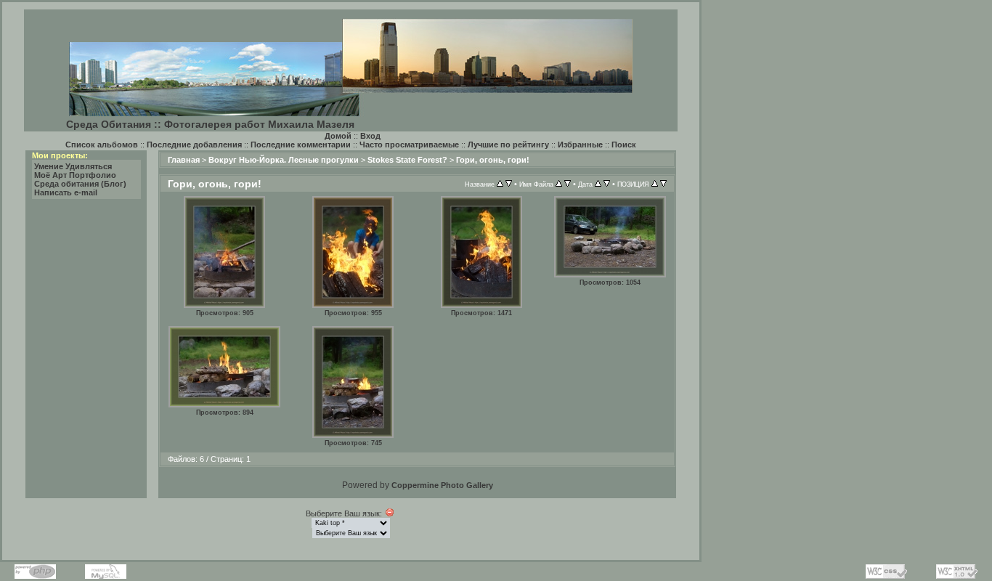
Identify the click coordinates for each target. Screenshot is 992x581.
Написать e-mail (65, 192)
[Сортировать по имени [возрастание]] (559, 183)
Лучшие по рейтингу (508, 144)
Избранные (580, 144)
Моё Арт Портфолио (75, 175)
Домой (338, 135)
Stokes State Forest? (407, 159)
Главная (184, 159)
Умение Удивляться (73, 166)
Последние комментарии (301, 144)
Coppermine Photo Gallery (442, 485)
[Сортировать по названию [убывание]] (508, 183)
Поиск (623, 144)
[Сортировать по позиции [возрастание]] (654, 183)
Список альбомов (101, 144)
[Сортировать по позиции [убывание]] (663, 183)
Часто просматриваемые (409, 144)
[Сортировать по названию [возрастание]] (500, 183)
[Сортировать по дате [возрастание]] (598, 183)
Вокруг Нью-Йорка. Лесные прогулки (283, 159)
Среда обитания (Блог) (80, 183)
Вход (370, 135)
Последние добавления (194, 144)
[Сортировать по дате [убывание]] (606, 183)
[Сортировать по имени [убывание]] (567, 183)
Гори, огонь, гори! (492, 159)
